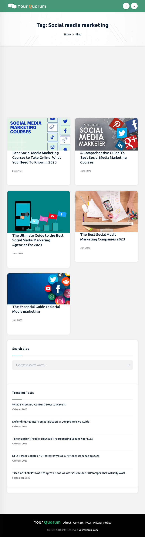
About (67, 522)
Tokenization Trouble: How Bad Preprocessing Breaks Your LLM (52, 438)
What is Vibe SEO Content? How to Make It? (39, 404)
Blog (78, 34)
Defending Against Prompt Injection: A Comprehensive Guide (50, 421)
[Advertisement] (72, 74)
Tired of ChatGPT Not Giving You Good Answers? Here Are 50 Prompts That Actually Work (69, 473)
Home (67, 34)
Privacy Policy (102, 522)
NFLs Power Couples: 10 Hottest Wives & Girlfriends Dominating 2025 (55, 455)
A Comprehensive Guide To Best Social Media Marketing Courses (103, 157)
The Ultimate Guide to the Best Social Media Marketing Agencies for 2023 (38, 240)
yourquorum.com (88, 529)
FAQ (88, 522)
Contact (78, 522)
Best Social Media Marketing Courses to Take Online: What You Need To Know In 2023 (36, 157)
